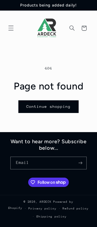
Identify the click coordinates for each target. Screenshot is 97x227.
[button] (11, 28)
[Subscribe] (80, 163)
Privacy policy (42, 208)
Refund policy (76, 208)
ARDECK (45, 201)
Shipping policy (51, 216)
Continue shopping (48, 106)
